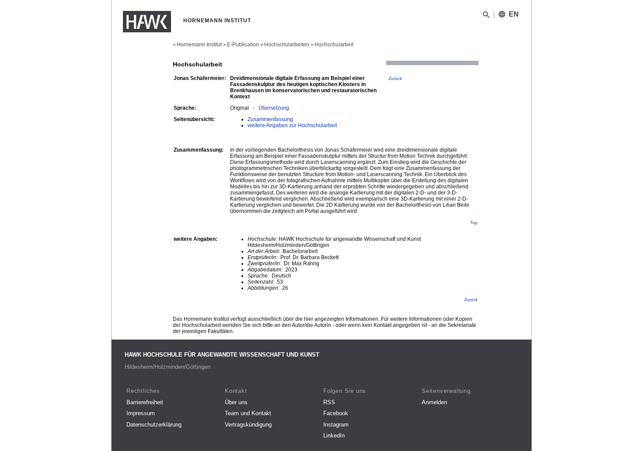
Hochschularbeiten (286, 45)
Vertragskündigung (248, 424)
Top (474, 222)
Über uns (236, 402)
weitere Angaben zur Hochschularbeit (292, 125)
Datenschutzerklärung (154, 424)
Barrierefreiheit (144, 402)
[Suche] (486, 16)
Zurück (395, 78)
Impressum (140, 413)
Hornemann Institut (199, 45)
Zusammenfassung (270, 119)
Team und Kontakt (248, 413)
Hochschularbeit (334, 45)
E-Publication (243, 45)
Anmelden (434, 402)
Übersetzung (274, 108)
